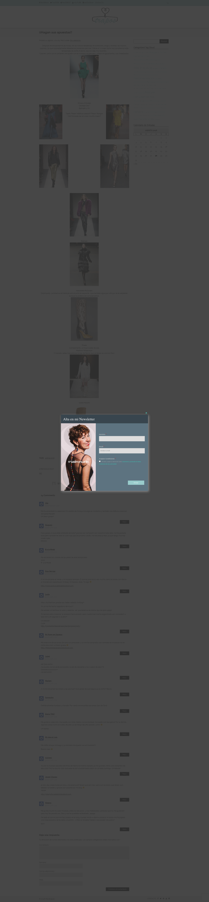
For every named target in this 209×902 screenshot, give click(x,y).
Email (101, 447)
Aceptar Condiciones (107, 459)
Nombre (102, 434)
